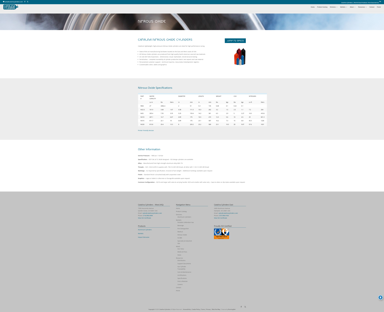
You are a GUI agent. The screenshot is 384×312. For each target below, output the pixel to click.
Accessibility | (187, 309)
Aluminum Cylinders (145, 230)
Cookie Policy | (196, 309)
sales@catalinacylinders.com (152, 213)
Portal (379, 7)
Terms (203, 309)
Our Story (181, 249)
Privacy (208, 309)
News (179, 255)
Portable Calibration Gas (186, 222)
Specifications (182, 278)
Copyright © (152, 309)
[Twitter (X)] (27, 1)
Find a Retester (183, 281)
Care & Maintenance (184, 272)
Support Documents (184, 263)
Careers (180, 284)
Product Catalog (322, 7)
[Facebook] (25, 1)
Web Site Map (216, 309)
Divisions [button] (333, 7)
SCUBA (180, 238)
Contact (371, 7)
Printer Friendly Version (146, 130)
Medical (180, 232)
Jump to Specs (235, 40)
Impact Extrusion (143, 237)
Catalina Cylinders (164, 309)
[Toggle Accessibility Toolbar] (380, 297)
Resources (361, 7)
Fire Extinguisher (183, 229)
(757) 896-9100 (224, 215)
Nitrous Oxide (182, 235)
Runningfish (232, 309)
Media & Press (182, 252)
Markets (342, 7)
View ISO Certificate (144, 218)
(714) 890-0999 (148, 215)
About (352, 7)
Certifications (182, 275)
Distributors (182, 260)
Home (313, 7)
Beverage (181, 225)
